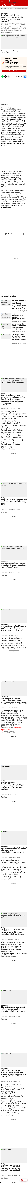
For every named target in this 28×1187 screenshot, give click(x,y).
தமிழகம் (5, 5)
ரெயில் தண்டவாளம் (11, 234)
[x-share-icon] (5, 77)
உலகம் (22, 5)
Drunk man (20, 234)
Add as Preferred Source (14, 71)
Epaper (25, 1180)
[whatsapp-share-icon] (2, 77)
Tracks (3, 234)
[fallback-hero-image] (6, 303)
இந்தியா (14, 5)
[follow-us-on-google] (25, 76)
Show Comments (14, 259)
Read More (14, 453)
